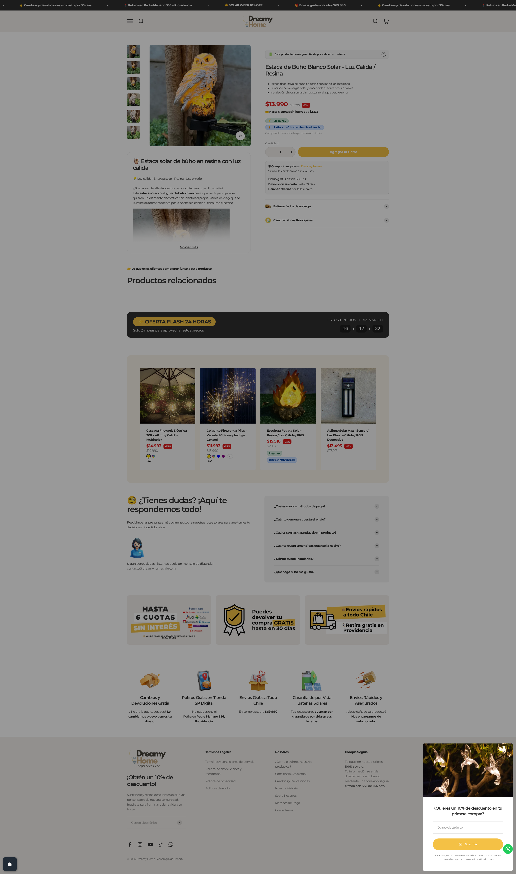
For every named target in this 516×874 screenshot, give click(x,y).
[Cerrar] (504, 752)
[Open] (10, 864)
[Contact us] (508, 849)
